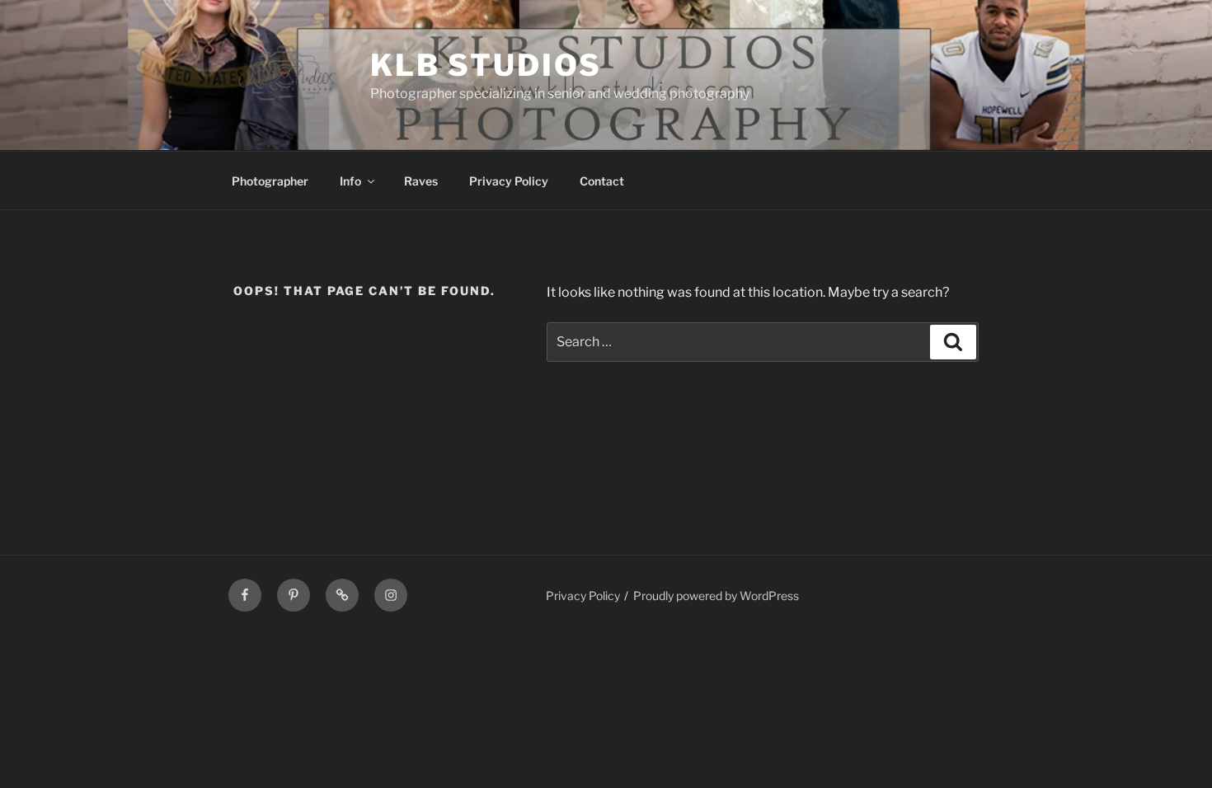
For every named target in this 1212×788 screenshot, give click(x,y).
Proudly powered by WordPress (716, 596)
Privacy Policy (508, 181)
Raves (421, 181)
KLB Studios (486, 65)
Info (350, 181)
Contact (602, 181)
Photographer (270, 181)
